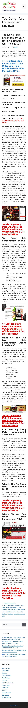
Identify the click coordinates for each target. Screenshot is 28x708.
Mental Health (6, 685)
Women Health (6, 697)
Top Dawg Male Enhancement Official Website (13, 607)
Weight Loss (5, 695)
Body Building (6, 668)
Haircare (4, 680)
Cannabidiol (5, 670)
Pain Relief (5, 687)
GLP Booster (5, 678)
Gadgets (4, 673)
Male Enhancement (9, 603)
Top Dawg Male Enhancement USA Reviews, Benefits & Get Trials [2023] (13, 39)
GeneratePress (14, 705)
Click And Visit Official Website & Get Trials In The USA (13, 120)
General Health (6, 675)
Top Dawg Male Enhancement (12, 605)
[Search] (24, 624)
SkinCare (4, 690)
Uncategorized (6, 692)
